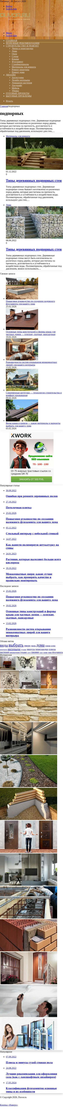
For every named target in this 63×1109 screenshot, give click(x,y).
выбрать (16, 645)
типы (50, 652)
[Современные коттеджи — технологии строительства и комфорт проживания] (22, 390)
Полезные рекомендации (22, 43)
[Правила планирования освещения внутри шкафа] (28, 753)
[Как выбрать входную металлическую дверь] (28, 983)
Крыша (15, 59)
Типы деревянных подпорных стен (34, 180)
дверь (33, 646)
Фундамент (17, 61)
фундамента (57, 652)
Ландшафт (17, 85)
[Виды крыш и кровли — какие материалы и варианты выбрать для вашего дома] (22, 420)
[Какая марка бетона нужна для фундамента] (28, 917)
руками (23, 652)
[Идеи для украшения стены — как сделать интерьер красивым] (28, 688)
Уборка (15, 90)
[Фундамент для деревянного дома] (28, 819)
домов (48, 646)
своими (35, 652)
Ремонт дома (18, 72)
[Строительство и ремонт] (15, 28)
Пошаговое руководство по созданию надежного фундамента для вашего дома (30, 302)
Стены (15, 56)
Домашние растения (22, 83)
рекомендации (15, 652)
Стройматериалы (20, 64)
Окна (14, 53)
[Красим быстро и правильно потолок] (28, 1016)
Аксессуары (18, 77)
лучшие (23, 649)
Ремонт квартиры (20, 69)
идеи (53, 646)
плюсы (52, 649)
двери (27, 645)
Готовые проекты (17, 93)
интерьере (14, 649)
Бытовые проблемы (19, 96)
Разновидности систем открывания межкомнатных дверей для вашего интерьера (31, 363)
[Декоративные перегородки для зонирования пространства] (28, 885)
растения (4, 652)
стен (41, 652)
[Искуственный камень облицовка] (28, 720)
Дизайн (11, 75)
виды (4, 645)
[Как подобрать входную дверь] (28, 852)
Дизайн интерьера (21, 80)
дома (40, 645)
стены (45, 652)
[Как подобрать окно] (28, 1049)
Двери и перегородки (22, 48)
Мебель (15, 88)
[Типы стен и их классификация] (28, 950)
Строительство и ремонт (22, 46)
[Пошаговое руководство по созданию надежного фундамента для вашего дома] (22, 298)
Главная (4, 106)
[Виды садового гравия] (28, 786)
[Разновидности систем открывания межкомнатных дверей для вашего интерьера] (22, 359)
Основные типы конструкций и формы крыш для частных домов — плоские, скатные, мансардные (30, 333)
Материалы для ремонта (24, 67)
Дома (14, 51)
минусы (31, 649)
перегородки (41, 649)
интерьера (3, 649)
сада (28, 652)
